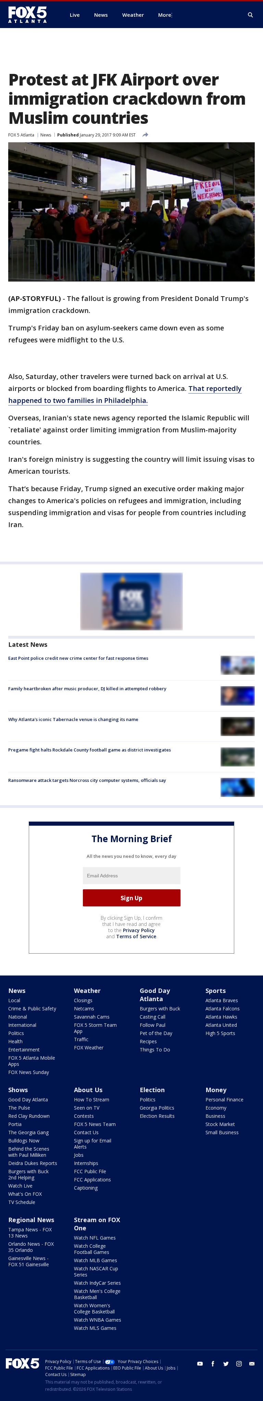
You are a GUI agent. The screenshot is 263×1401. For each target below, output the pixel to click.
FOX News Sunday (28, 1072)
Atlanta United (221, 1025)
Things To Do (155, 1049)
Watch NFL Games (95, 1237)
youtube (200, 1363)
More (164, 14)
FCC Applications (92, 1179)
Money (215, 1090)
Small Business (222, 1132)
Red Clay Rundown (29, 1116)
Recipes (148, 1041)
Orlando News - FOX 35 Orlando (31, 1247)
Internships (86, 1163)
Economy (215, 1107)
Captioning (86, 1187)
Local (14, 1000)
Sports (215, 990)
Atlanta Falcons (222, 1008)
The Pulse (19, 1107)
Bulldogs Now (23, 1140)
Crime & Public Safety (32, 1008)
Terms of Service (136, 936)
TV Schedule (21, 1202)
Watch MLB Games (95, 1260)
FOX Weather (88, 1047)
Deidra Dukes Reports (32, 1163)
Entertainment (24, 1049)
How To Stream (91, 1099)
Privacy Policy (139, 930)
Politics (16, 1033)
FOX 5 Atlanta (21, 135)
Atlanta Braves (221, 1000)
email (252, 1363)
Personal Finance (224, 1099)
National (17, 1016)
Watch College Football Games (91, 1249)
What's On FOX (25, 1194)
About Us (88, 1090)
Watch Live (20, 1185)
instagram (239, 1363)
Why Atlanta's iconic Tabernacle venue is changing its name (73, 719)
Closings (83, 1000)
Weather (87, 990)
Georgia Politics (157, 1107)
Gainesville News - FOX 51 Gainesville (28, 1261)
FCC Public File (90, 1171)
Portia (15, 1124)
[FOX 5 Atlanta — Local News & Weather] (30, 14)
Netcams (84, 1008)
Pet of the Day (156, 1033)
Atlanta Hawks (221, 1016)
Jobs (79, 1155)
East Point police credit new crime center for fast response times (78, 658)
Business (215, 1116)
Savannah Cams (92, 1016)
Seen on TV (86, 1107)
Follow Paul (152, 1025)
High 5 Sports (220, 1033)
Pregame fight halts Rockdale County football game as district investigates (89, 750)
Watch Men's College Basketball (97, 1294)
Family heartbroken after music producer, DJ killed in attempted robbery (87, 688)
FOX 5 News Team (95, 1124)
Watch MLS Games (95, 1328)
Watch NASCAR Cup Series (96, 1271)
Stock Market (220, 1124)
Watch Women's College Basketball (94, 1308)
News (45, 135)
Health (15, 1041)
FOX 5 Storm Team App (95, 1028)
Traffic (81, 1039)
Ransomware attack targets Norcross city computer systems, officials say (87, 780)
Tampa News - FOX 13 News (30, 1232)
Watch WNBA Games (97, 1320)
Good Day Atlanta (155, 994)
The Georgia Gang (28, 1132)
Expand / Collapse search (251, 15)
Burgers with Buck (160, 1008)
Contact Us (86, 1132)
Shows (18, 1090)
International (22, 1025)
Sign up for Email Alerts (92, 1143)
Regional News (31, 1220)
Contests (84, 1116)
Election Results (157, 1116)
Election (152, 1090)
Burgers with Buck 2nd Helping (28, 1174)
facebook (213, 1363)
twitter (226, 1363)
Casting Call (152, 1016)
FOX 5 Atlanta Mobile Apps (31, 1061)
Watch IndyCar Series (97, 1283)
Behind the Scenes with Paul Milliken (28, 1151)
